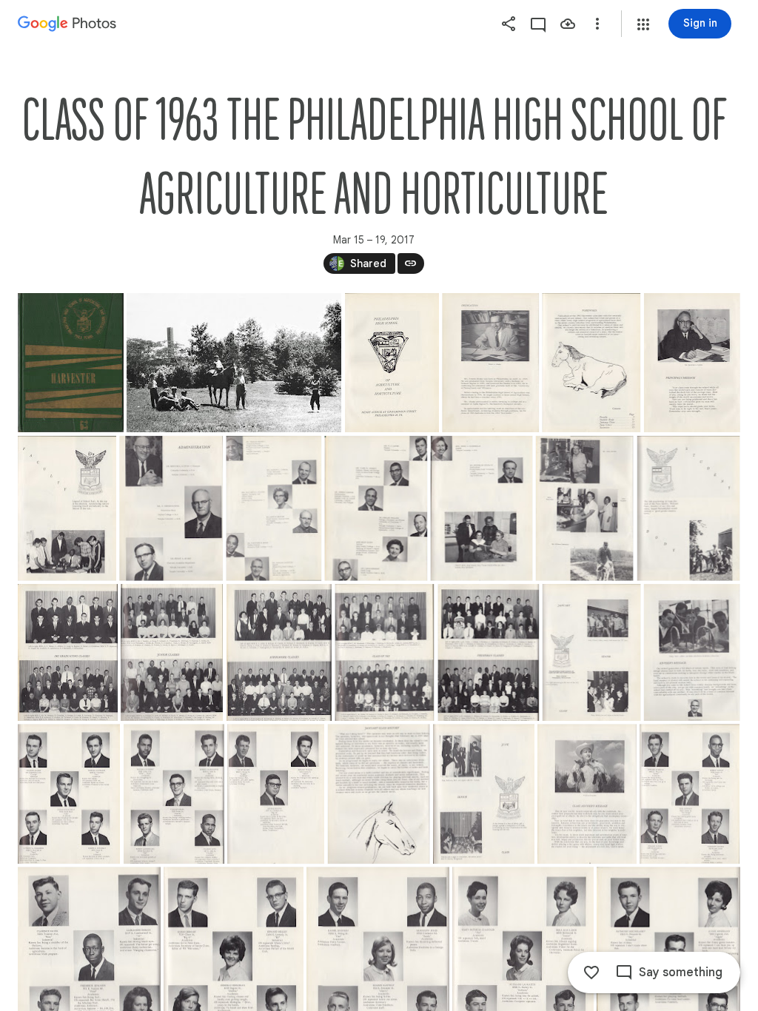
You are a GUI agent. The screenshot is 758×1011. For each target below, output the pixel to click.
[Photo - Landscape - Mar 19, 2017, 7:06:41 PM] (234, 362)
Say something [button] (680, 972)
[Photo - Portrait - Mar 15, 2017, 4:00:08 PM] (273, 508)
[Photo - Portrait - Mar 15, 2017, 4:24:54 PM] (692, 362)
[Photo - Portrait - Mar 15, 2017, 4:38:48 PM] (692, 652)
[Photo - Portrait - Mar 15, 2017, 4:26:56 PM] (591, 362)
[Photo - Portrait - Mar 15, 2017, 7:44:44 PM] (392, 362)
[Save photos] (568, 23)
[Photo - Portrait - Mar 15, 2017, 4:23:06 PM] (171, 508)
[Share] (508, 23)
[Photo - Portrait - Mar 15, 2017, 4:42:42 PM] (379, 794)
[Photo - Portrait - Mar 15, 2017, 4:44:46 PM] (587, 794)
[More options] (597, 23)
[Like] (591, 972)
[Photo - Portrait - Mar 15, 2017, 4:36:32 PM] (488, 652)
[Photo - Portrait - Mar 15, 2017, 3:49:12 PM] (71, 362)
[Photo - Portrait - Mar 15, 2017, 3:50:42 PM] (490, 362)
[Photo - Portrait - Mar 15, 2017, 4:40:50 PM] (174, 794)
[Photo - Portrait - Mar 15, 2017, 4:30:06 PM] (68, 652)
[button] (643, 24)
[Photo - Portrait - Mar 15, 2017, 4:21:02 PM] (375, 508)
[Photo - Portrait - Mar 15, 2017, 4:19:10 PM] (585, 508)
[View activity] (538, 23)
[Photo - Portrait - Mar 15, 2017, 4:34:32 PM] (279, 652)
